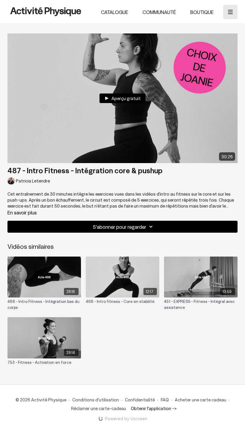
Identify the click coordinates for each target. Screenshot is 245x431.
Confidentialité (140, 399)
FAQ (165, 399)
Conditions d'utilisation (95, 399)
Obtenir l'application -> (154, 408)
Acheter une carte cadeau (200, 399)
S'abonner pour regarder (119, 227)
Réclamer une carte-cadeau (98, 408)
